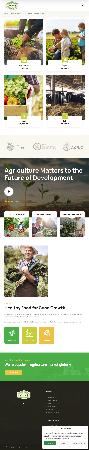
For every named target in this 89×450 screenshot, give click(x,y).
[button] (85, 428)
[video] (8, 191)
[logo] (11, 5)
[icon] (83, 5)
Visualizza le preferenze (78, 443)
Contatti (50, 409)
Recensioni (51, 406)
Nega (63, 443)
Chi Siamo (51, 397)
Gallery (50, 403)
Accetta (50, 443)
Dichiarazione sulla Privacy (66, 447)
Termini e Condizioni (54, 412)
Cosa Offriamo (52, 400)
